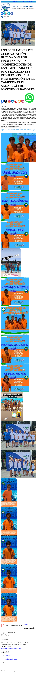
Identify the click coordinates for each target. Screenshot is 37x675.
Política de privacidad (11, 659)
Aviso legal (8, 655)
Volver (26, 624)
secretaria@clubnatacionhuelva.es (11, 648)
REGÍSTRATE (17, 1)
